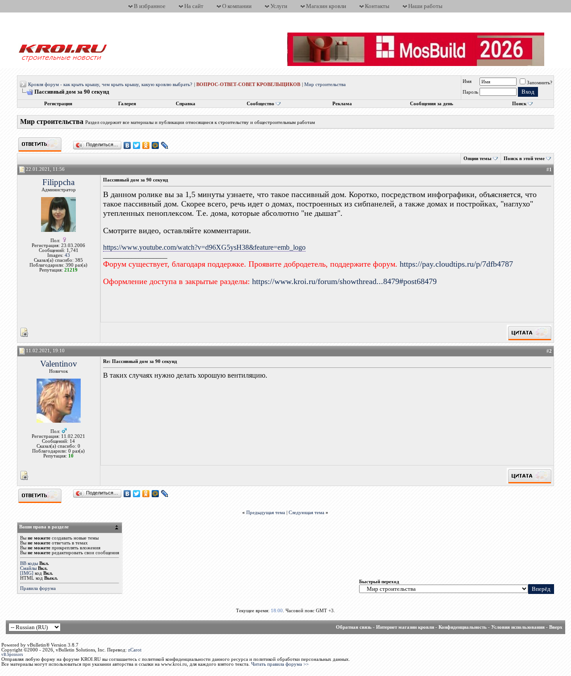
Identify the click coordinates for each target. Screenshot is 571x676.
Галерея (127, 103)
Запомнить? (539, 82)
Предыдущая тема (265, 512)
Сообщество (260, 103)
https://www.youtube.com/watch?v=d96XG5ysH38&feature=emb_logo (204, 247)
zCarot (134, 649)
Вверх (556, 627)
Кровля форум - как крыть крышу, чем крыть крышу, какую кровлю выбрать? (110, 84)
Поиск (519, 103)
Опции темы (477, 158)
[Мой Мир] (155, 145)
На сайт (193, 6)
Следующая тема (306, 512)
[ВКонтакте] (127, 145)
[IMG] (26, 573)
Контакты (377, 6)
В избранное (150, 6)
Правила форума (38, 588)
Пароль (470, 92)
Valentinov (58, 363)
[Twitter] (136, 145)
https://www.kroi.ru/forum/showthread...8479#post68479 (344, 281)
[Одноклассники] (146, 145)
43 (67, 255)
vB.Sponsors (12, 654)
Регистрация (58, 103)
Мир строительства (325, 84)
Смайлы (28, 568)
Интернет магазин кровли (405, 627)
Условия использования (518, 627)
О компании (237, 6)
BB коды (29, 563)
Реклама (342, 103)
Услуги (278, 6)
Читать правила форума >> (280, 664)
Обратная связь (354, 627)
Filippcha (58, 182)
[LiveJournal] (165, 145)
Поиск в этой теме (524, 158)
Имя (467, 81)
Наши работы (425, 6)
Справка (185, 103)
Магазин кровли (326, 6)
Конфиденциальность (463, 627)
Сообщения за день (431, 103)
